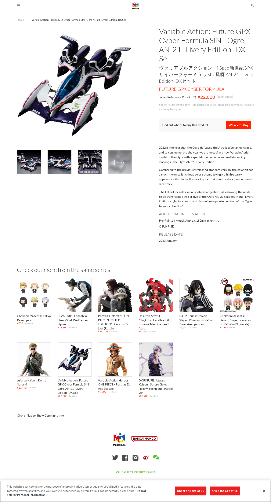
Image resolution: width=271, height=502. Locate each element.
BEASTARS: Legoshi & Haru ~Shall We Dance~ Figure (73, 320)
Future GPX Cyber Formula (191, 89)
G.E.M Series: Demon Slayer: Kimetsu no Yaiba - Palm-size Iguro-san (196, 320)
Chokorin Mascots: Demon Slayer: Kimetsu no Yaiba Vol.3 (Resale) (235, 320)
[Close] (264, 491)
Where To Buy (238, 125)
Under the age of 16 (190, 490)
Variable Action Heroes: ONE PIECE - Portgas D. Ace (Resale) (114, 384)
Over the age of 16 (225, 490)
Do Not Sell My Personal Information (135, 471)
